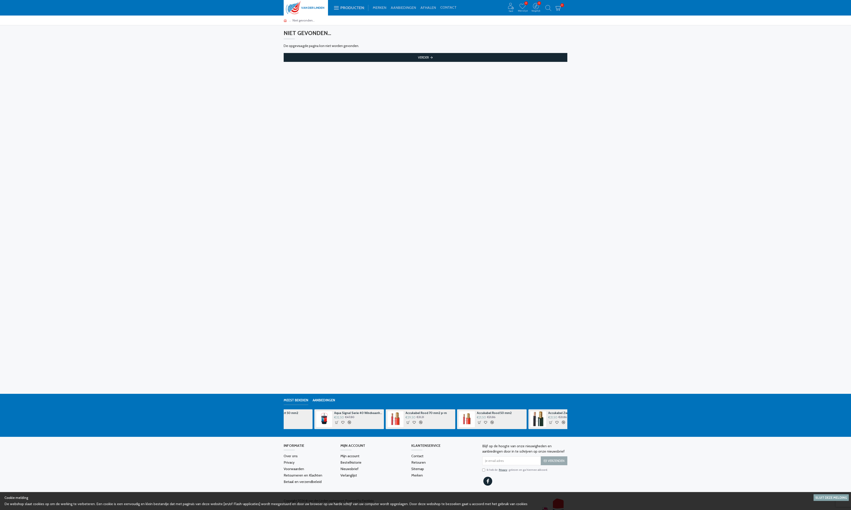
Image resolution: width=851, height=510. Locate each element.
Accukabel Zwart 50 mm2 (535, 413)
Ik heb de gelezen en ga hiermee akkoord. (517, 469)
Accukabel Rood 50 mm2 (463, 413)
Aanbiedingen (324, 400)
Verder (423, 57)
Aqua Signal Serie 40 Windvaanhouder (328, 413)
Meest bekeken (296, 400)
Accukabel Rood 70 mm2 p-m (395, 413)
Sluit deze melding (831, 498)
